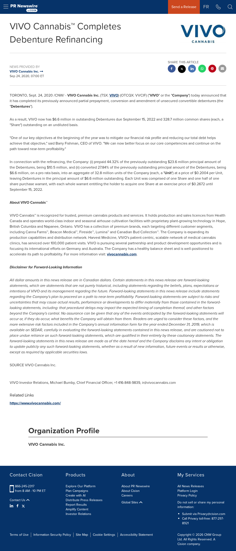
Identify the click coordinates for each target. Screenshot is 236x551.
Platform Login (187, 490)
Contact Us (18, 500)
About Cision (130, 490)
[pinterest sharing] (212, 69)
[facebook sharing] (172, 69)
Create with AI (76, 495)
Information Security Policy (52, 534)
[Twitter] (23, 506)
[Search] (230, 7)
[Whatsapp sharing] (202, 69)
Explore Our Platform (80, 486)
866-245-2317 (24, 486)
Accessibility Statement (136, 534)
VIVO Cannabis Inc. (46, 444)
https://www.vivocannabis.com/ (35, 403)
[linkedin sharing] (192, 69)
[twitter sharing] (182, 69)
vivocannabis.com (122, 254)
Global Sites (130, 502)
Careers (127, 495)
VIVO (113, 95)
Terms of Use (19, 534)
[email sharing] (222, 69)
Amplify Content (77, 509)
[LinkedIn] (12, 506)
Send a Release (183, 6)
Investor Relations (78, 514)
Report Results (76, 504)
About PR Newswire (135, 486)
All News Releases (190, 486)
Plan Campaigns (77, 490)
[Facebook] (17, 506)
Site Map (82, 534)
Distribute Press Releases (84, 500)
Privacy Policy (187, 495)
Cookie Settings (104, 534)
